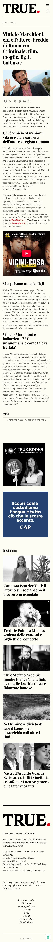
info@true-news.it (11, 888)
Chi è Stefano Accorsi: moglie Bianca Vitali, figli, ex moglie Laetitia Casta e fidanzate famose (25, 681)
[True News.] (21, 8)
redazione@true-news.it (22, 857)
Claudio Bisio (17, 220)
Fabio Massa (29, 833)
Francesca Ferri (20, 839)
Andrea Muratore (11, 842)
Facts (12, 22)
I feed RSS (26, 909)
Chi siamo (26, 903)
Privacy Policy (26, 918)
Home (5, 22)
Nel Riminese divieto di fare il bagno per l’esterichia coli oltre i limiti (23, 730)
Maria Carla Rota (29, 842)
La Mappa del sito (26, 906)
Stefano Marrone (38, 839)
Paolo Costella (19, 223)
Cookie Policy (26, 922)
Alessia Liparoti (15, 845)
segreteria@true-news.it (33, 870)
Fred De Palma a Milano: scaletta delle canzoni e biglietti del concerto (24, 634)
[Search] (48, 11)
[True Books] (24, 484)
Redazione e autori (26, 900)
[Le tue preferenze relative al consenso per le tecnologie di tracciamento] (48, 937)
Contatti (26, 915)
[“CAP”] (25, 514)
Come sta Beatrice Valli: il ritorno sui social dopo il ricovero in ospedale (25, 590)
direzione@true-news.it (14, 860)
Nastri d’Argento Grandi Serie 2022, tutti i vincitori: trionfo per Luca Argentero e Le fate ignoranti (26, 779)
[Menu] (47, 5)
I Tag (26, 912)
